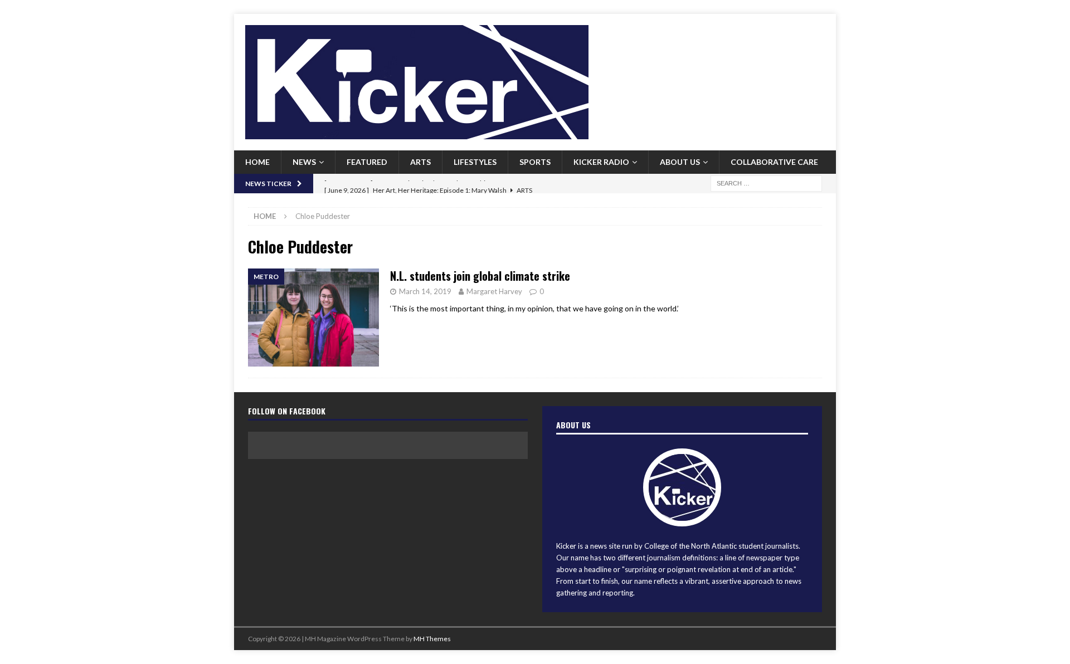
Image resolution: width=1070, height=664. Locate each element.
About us (680, 162)
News (304, 162)
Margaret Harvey (494, 291)
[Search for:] (766, 182)
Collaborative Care (774, 162)
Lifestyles (475, 162)
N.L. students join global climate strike (480, 275)
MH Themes (432, 638)
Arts (420, 162)
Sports (535, 162)
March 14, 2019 (425, 291)
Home (257, 162)
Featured (367, 162)
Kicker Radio (601, 162)
